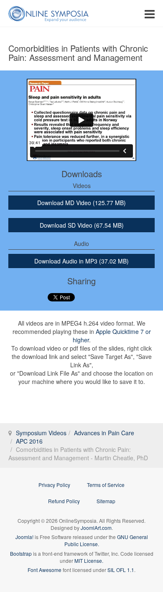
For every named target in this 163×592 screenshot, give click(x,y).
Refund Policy (64, 500)
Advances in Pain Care (104, 433)
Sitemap (106, 500)
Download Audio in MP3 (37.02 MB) (81, 261)
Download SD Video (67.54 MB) (82, 225)
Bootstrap (21, 553)
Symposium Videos (41, 433)
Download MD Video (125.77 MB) (81, 202)
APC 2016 (29, 441)
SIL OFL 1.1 (120, 569)
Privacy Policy (54, 484)
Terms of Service (106, 484)
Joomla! (24, 536)
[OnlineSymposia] (48, 13)
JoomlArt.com (96, 527)
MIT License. (88, 560)
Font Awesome (44, 569)
